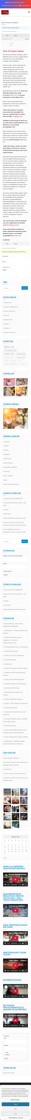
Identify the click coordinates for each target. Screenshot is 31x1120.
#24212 (27, 39)
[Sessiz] (23, 885)
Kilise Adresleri (8, 463)
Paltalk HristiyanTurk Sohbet (10, 5)
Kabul (15, 1104)
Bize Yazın (20, 1117)
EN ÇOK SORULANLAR (10, 707)
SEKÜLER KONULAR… (10, 726)
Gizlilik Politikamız (13, 1117)
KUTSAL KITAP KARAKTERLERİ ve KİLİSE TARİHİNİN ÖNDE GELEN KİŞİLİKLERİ (15, 731)
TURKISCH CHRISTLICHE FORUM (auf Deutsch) (14, 674)
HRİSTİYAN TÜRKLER (10, 660)
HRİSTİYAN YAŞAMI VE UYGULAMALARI (15, 684)
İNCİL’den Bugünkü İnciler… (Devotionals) (16, 647)
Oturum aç (5, 574)
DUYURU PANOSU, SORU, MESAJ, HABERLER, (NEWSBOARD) (13, 625)
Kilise (5, 315)
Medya (6, 324)
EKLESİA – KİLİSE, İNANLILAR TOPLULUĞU (16, 703)
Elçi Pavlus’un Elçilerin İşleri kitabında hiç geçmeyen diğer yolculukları (15, 763)
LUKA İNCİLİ (7, 514)
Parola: (4, 261)
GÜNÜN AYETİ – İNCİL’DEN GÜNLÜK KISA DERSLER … (15, 632)
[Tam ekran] (26, 885)
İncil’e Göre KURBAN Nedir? (11, 364)
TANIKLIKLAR (7, 458)
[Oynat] (5, 885)
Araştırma (7, 302)
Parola (5, 563)
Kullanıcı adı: (5, 256)
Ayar (15, 1114)
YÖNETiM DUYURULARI (11, 651)
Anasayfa (6, 441)
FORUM (6, 446)
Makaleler (7, 320)
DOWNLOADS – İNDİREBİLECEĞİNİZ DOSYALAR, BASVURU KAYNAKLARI (14, 742)
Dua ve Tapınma (8, 311)
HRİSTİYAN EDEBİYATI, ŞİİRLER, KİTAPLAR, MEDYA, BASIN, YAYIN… (15, 720)
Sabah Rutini (8, 769)
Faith (9, 353)
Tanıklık (6, 328)
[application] (15, 879)
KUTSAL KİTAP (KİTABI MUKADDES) (14, 679)
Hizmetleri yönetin (15, 1099)
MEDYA (6, 450)
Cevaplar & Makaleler (10, 307)
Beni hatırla (6, 267)
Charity (10, 350)
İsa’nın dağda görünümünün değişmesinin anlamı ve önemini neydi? (14, 530)
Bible (9, 346)
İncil (20, 360)
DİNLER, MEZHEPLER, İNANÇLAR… (14, 699)
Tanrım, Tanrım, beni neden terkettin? (15, 773)
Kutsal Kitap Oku (24, 5)
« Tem (4, 858)
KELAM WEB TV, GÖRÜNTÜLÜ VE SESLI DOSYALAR (14, 713)
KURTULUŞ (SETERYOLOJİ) (11, 688)
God (21, 353)
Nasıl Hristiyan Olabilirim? (11, 484)
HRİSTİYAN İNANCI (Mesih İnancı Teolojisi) (13, 693)
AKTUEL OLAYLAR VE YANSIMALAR (14, 655)
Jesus (21, 357)
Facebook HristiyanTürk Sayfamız (15, 2)
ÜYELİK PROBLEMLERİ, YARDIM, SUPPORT (16, 737)
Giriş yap (6, 1058)
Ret (15, 1109)
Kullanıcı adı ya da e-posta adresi (12, 556)
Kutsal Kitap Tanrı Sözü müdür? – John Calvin (14, 504)
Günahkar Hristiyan (9, 357)
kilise (6, 360)
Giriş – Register (8, 476)
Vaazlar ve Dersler (9, 332)
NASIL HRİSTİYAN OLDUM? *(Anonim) (14, 518)
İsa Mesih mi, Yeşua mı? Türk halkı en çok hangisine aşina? (15, 779)
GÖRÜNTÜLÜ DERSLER (10, 467)
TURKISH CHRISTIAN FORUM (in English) (15, 668)
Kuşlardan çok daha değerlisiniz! (13, 498)
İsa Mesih (23, 364)
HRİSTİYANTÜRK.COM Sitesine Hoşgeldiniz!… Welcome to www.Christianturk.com (12, 640)
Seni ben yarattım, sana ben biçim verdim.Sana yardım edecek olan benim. (14, 524)
